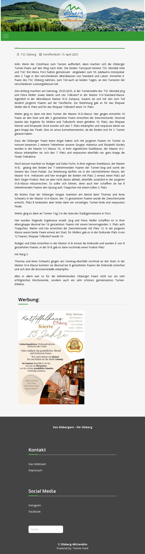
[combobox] (46, 529)
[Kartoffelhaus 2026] (51, 357)
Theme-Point (80, 548)
